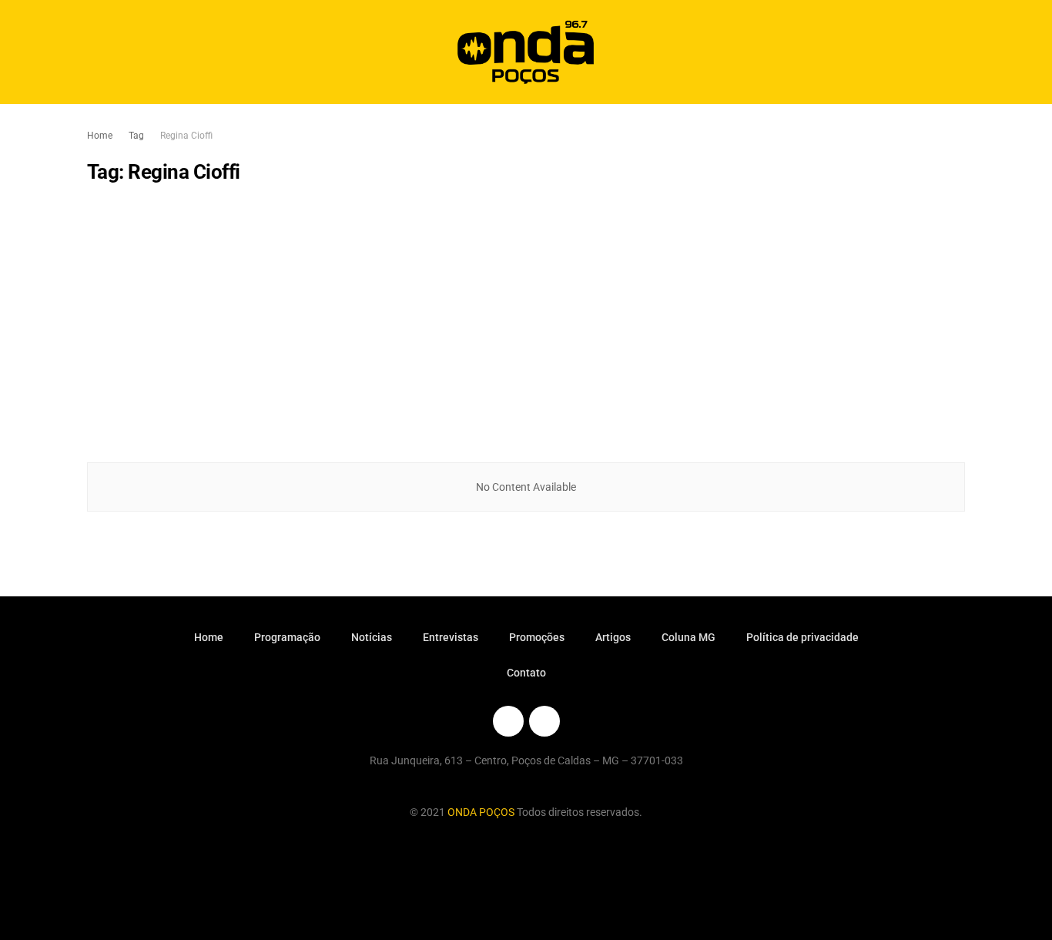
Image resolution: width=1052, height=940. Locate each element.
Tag (136, 135)
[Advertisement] (526, 323)
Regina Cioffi (186, 135)
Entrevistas (450, 637)
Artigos (613, 637)
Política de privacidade (802, 637)
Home (99, 135)
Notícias (371, 637)
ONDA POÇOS (482, 812)
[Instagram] (544, 721)
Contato (526, 672)
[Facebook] (508, 721)
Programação (287, 637)
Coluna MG (688, 637)
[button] (940, 52)
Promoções (537, 637)
